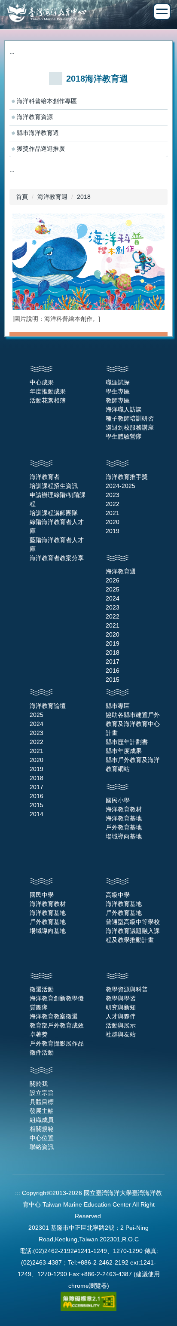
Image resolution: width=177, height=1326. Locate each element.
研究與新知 (121, 1007)
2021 (112, 512)
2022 (112, 503)
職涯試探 (118, 382)
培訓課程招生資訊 (54, 485)
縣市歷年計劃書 (127, 741)
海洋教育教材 (124, 809)
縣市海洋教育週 (38, 132)
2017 (112, 661)
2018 (84, 196)
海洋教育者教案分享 (57, 558)
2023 (112, 494)
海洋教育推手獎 (127, 476)
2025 (112, 589)
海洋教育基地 (124, 818)
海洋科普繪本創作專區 (47, 101)
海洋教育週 (52, 196)
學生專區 (118, 391)
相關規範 (42, 1128)
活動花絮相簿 (48, 400)
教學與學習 (121, 998)
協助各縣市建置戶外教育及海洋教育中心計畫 (133, 723)
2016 (112, 670)
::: (12, 54)
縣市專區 (118, 705)
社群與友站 (121, 1034)
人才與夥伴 (121, 1016)
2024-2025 (120, 485)
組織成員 (42, 1119)
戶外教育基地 (124, 827)
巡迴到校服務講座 (130, 427)
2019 (112, 530)
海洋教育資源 (35, 116)
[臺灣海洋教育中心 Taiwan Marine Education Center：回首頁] (88, 14)
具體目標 (42, 1101)
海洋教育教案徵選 (54, 1016)
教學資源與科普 (127, 989)
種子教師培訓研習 (130, 418)
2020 (112, 521)
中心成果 (42, 382)
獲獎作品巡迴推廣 (41, 148)
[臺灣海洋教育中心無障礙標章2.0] (88, 1300)
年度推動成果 (48, 391)
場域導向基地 (124, 836)
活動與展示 (121, 1025)
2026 (112, 580)
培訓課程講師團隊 (54, 512)
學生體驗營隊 (124, 436)
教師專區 (118, 400)
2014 (36, 814)
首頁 (22, 196)
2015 (112, 679)
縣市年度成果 (124, 750)
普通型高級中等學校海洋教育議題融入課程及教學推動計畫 (133, 930)
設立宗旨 (42, 1092)
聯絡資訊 (42, 1146)
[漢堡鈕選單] (162, 11)
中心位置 (42, 1137)
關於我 (39, 1083)
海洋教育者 (45, 476)
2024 (112, 598)
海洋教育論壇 (48, 705)
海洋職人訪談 (124, 409)
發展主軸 (42, 1110)
